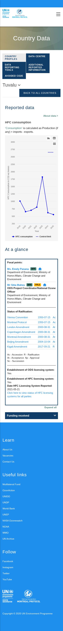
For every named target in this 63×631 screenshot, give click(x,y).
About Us (7, 449)
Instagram (8, 567)
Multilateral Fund (11, 484)
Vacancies (8, 455)
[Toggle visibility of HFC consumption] (22, 236)
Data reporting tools (12, 67)
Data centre (37, 56)
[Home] (18, 13)
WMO (6, 532)
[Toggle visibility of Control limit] (43, 236)
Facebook (8, 561)
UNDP (6, 502)
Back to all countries (40, 93)
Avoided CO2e (14, 76)
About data (49, 116)
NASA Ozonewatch (13, 520)
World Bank (9, 508)
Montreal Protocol (17, 322)
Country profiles (11, 57)
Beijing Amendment (17, 341)
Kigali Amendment (17, 346)
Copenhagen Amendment (21, 332)
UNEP (6, 514)
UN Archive (8, 538)
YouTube (7, 579)
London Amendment (18, 327)
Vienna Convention (17, 317)
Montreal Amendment (19, 336)
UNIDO (6, 496)
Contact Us (8, 461)
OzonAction (9, 490)
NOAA (6, 526)
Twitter (6, 573)
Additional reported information (37, 67)
